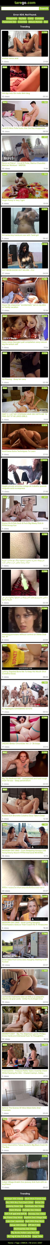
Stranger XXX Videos (14, 1198)
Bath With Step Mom (35, 1221)
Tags (17, 1243)
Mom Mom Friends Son (35, 1198)
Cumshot (39, 18)
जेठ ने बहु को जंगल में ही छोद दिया (19, 1236)
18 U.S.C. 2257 (35, 1243)
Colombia (22, 22)
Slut (45, 22)
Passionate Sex (9, 22)
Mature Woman (35, 22)
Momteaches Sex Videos (25, 1229)
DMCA (24, 1243)
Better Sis (39, 1202)
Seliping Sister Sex (15, 1206)
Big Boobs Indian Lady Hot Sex (25, 1232)
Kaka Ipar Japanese (14, 1221)
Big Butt (22, 18)
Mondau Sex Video (36, 1214)
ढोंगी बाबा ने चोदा (34, 1225)
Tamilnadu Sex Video (34, 1206)
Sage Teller (37, 1236)
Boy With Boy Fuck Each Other (19, 1202)
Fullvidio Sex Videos (31, 1210)
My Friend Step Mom (13, 1217)
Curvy (30, 18)
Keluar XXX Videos (18, 1225)
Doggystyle (12, 18)
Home (10, 1243)
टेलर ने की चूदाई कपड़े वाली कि (15, 1214)
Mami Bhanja (15, 1210)
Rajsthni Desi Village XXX (35, 1217)
